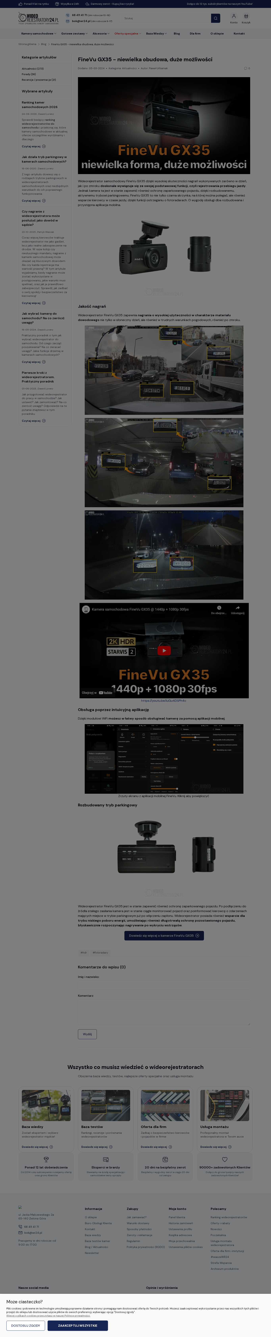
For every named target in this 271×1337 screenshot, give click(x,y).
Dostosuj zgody (25, 1326)
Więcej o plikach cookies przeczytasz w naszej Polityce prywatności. (48, 1315)
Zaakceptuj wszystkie (77, 1326)
